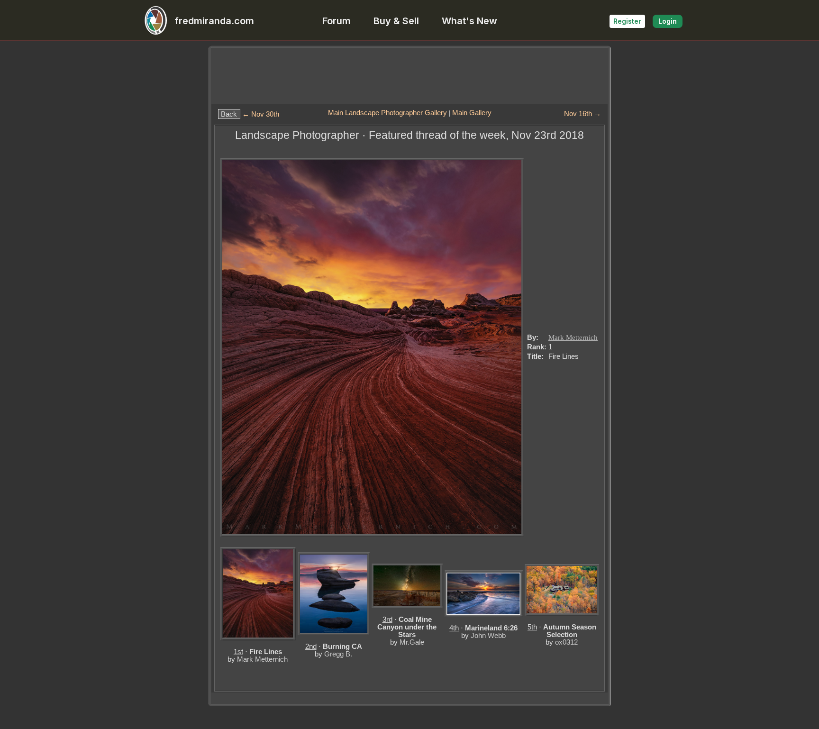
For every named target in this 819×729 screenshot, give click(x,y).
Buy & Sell (396, 21)
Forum (336, 21)
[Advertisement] (409, 76)
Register (627, 21)
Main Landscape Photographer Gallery (387, 113)
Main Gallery (471, 113)
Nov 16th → (582, 113)
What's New (469, 21)
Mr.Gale (412, 642)
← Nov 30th (260, 114)
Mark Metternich (573, 337)
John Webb (488, 635)
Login (667, 21)
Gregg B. (338, 654)
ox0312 (566, 642)
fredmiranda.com (214, 21)
